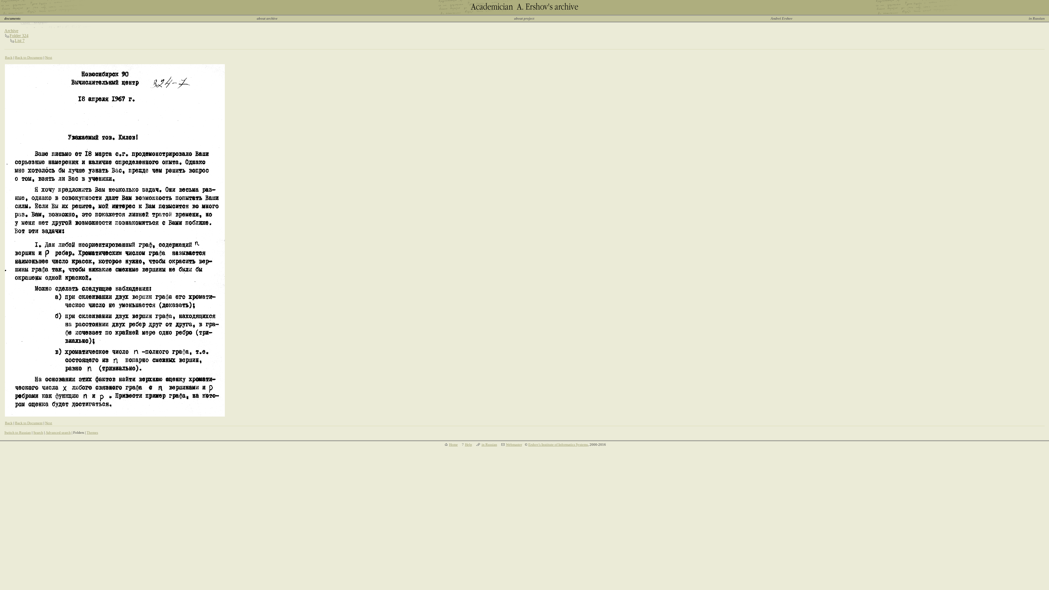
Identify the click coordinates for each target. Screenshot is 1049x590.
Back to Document (29, 57)
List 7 (20, 40)
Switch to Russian (17, 432)
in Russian (1037, 18)
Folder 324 (19, 35)
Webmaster (514, 444)
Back (9, 57)
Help (468, 444)
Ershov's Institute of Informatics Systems (558, 444)
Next (48, 57)
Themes (92, 432)
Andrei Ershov (781, 18)
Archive (11, 30)
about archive (267, 18)
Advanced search (58, 432)
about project (524, 18)
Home (453, 444)
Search (38, 432)
